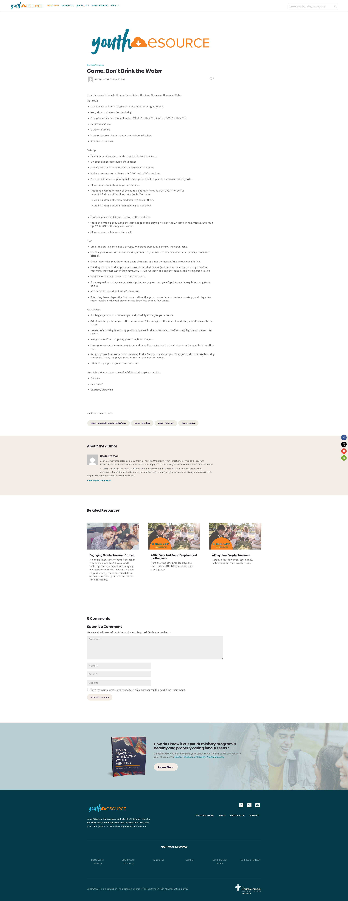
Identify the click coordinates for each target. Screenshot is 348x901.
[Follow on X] (249, 805)
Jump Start (83, 5)
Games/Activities (95, 65)
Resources (67, 5)
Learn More (165, 767)
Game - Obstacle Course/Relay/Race (108, 423)
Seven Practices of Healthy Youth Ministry (199, 756)
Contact (254, 816)
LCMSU (189, 860)
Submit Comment (99, 697)
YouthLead (158, 860)
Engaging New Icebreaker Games (112, 555)
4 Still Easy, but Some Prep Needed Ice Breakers (174, 556)
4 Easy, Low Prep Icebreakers (231, 555)
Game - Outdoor (142, 423)
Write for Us (237, 816)
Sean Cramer (103, 79)
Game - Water (188, 423)
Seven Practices (100, 5)
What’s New (53, 5)
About (115, 5)
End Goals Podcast (250, 860)
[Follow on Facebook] (241, 805)
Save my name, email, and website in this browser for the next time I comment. (138, 689)
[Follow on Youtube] (257, 805)
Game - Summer (166, 423)
